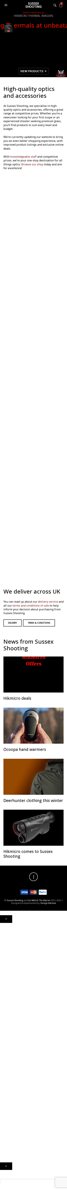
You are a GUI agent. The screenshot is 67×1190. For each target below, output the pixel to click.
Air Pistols (5, 973)
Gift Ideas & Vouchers (10, 1103)
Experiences (6, 1126)
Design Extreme (48, 903)
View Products (33, 71)
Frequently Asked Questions (14, 1141)
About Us (4, 1113)
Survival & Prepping (9, 1095)
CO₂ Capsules (7, 1044)
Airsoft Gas (5, 1062)
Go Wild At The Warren (39, 900)
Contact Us (5, 1121)
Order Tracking (7, 1136)
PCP (2, 963)
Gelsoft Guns (6, 1017)
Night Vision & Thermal (11, 934)
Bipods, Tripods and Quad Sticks (16, 1090)
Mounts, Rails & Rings (10, 929)
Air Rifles (4, 955)
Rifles (2, 999)
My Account (5, 1131)
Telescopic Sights (8, 939)
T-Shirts (4, 1108)
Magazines (5, 1080)
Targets (4, 1067)
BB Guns (4, 991)
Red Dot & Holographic (11, 944)
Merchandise (6, 1100)
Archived (4, 949)
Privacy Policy (6, 1155)
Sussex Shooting (33, 5)
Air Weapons (6, 952)
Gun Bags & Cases (9, 1085)
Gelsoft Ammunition (10, 1039)
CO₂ (2, 958)
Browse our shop (32, 164)
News (2, 1116)
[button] (6, 5)
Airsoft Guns (6, 1004)
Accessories (6, 1031)
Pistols (3, 994)
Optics (3, 924)
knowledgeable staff (23, 157)
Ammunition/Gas (8, 1036)
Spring (3, 968)
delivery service (48, 601)
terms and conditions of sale (31, 605)
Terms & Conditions (39, 622)
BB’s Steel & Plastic (9, 1049)
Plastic (3, 1052)
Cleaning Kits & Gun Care (12, 1075)
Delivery (12, 622)
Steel (2, 1057)
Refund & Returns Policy (11, 1150)
